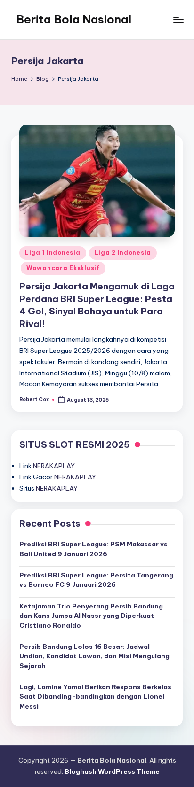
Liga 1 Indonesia (53, 252)
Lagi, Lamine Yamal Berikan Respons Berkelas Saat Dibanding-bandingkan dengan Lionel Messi (95, 696)
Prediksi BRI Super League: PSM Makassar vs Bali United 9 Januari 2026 (93, 549)
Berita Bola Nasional (73, 19)
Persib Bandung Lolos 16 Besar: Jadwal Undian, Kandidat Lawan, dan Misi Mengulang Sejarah (94, 656)
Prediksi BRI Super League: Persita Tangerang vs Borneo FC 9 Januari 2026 (96, 580)
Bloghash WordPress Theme (112, 771)
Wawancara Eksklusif (63, 268)
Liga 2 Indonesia (123, 252)
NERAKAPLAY (54, 465)
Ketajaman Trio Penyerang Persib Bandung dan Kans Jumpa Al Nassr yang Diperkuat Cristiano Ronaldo (91, 616)
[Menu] (178, 19)
